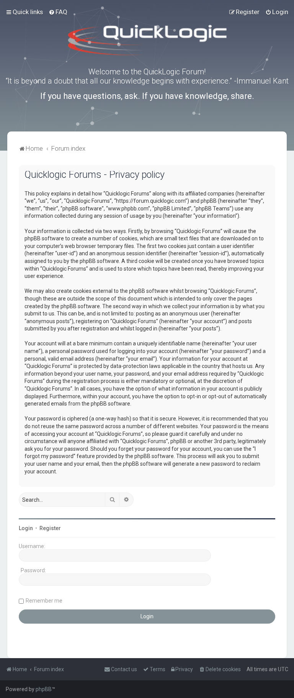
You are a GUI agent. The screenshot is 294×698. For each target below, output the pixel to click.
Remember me (44, 601)
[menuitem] (58, 12)
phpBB (44, 689)
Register (50, 528)
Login (26, 528)
